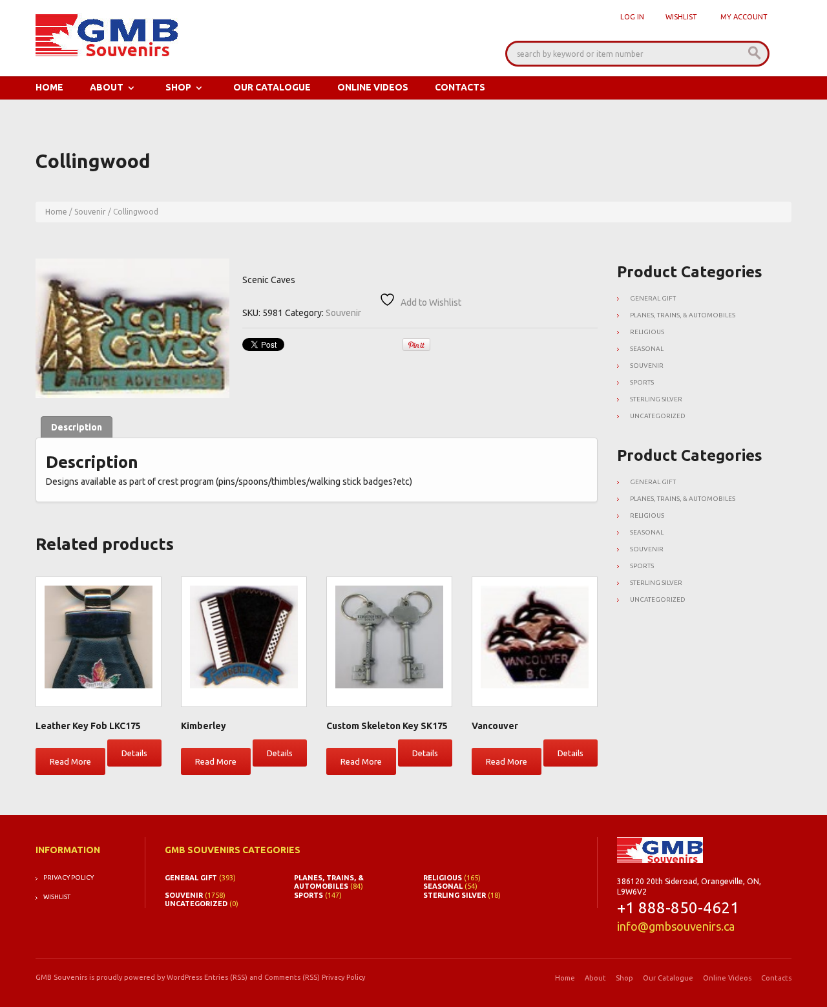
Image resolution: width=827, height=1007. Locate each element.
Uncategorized (658, 415)
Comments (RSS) (292, 977)
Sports (642, 382)
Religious (647, 331)
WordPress (184, 977)
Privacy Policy (68, 877)
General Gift (653, 298)
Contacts (460, 87)
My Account (744, 17)
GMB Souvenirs (61, 977)
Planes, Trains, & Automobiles (682, 315)
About (106, 87)
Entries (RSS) (225, 977)
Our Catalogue (272, 87)
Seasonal (647, 348)
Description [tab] (76, 427)
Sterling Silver (656, 399)
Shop (178, 87)
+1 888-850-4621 (678, 908)
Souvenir (90, 211)
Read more (70, 761)
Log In (632, 17)
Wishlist (681, 17)
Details (134, 753)
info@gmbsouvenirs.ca (676, 926)
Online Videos (372, 87)
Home (49, 87)
